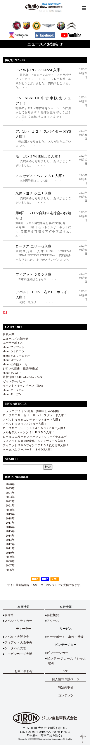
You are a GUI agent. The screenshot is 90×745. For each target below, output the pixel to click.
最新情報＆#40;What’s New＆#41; (24, 377)
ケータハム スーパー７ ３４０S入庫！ (28, 449)
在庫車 (9, 615)
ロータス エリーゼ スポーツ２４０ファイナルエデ (35, 436)
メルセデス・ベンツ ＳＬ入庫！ (40, 176)
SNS (66, 671)
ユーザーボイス (13, 342)
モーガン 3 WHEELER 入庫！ (38, 156)
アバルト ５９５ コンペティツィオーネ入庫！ (32, 419)
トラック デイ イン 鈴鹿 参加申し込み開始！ (32, 411)
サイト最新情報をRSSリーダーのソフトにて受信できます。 (45, 585)
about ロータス (12, 360)
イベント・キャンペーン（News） (24, 385)
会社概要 (53, 615)
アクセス (53, 620)
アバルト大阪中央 (17, 636)
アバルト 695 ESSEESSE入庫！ (40, 70)
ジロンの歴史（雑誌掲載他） (21, 368)
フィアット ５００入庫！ (35, 274)
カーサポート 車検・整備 (65, 636)
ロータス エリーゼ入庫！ (35, 246)
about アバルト (12, 372)
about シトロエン (13, 351)
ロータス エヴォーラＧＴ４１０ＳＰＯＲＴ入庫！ (34, 428)
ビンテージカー (57, 653)
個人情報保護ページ (66, 679)
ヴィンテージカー (14, 381)
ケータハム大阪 (15, 648)
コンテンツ (65, 695)
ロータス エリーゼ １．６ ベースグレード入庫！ (35, 415)
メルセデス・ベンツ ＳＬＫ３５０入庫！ (29, 432)
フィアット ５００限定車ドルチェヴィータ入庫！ (34, 441)
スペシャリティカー (18, 620)
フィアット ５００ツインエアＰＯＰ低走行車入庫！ (36, 445)
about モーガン (12, 394)
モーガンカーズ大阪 (18, 654)
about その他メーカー (16, 364)
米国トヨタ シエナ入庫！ (35, 193)
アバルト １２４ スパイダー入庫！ (25, 423)
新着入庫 (8, 334)
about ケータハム (13, 390)
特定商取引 (65, 687)
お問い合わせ (23, 671)
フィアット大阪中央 (18, 642)
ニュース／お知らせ (15, 338)
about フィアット (13, 347)
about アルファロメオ (16, 355)
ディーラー (23, 628)
